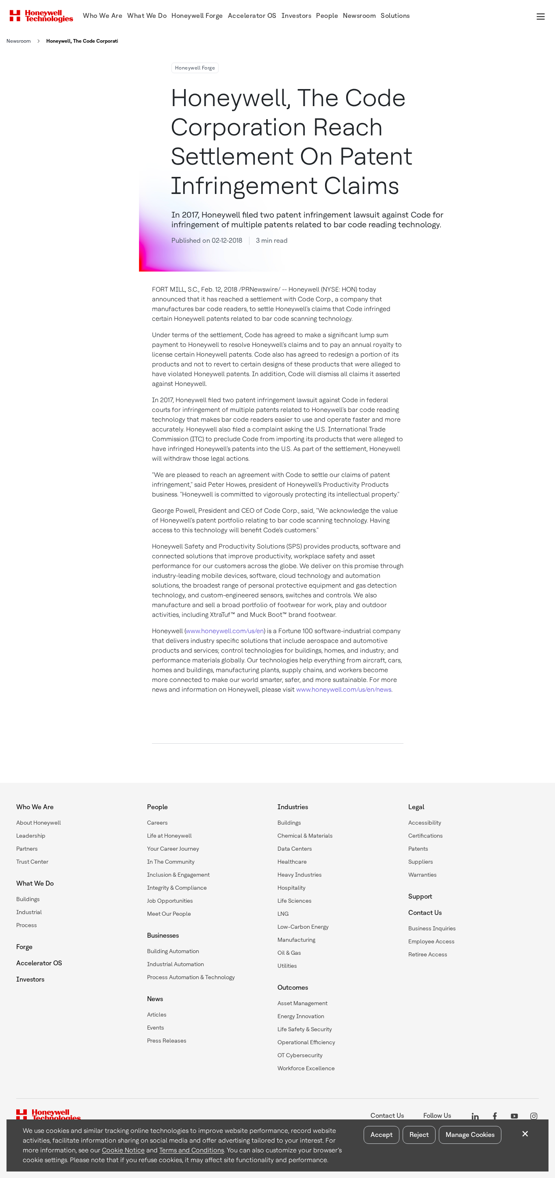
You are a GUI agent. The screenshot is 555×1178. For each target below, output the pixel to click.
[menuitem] (102, 16)
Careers (157, 822)
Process (26, 925)
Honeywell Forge (195, 68)
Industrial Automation (175, 964)
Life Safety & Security (305, 1029)
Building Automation (173, 951)
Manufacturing (296, 939)
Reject (419, 1135)
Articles (157, 1014)
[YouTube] (514, 1115)
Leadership (31, 835)
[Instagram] (534, 1115)
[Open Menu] (540, 16)
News (155, 999)
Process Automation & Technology (191, 977)
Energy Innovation (301, 1016)
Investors (30, 979)
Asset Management (302, 1003)
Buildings (28, 899)
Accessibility (424, 822)
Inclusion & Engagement (178, 874)
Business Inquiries (432, 928)
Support (420, 896)
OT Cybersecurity (300, 1055)
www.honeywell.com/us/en (225, 631)
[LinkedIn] (475, 1115)
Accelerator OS (39, 963)
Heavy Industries (300, 874)
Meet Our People (169, 913)
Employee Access (431, 941)
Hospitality (292, 887)
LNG (283, 913)
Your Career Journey (173, 848)
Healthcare (292, 861)
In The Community (171, 861)
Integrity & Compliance (177, 887)
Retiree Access (427, 954)
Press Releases (166, 1040)
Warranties (422, 874)
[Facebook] (495, 1115)
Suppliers (420, 861)
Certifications (425, 835)
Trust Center (32, 861)
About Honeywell (38, 822)
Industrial (29, 912)
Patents (418, 848)
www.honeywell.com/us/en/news (343, 689)
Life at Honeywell (169, 835)
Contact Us (425, 913)
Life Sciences (295, 900)
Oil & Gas (289, 952)
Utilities (287, 965)
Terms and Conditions (191, 1150)
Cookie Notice (123, 1150)
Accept (381, 1135)
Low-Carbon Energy (303, 926)
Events (155, 1027)
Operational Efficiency (306, 1042)
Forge (24, 947)
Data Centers (295, 848)
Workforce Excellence (306, 1068)
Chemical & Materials (305, 835)
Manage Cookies (470, 1135)
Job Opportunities (170, 900)
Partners (27, 848)
